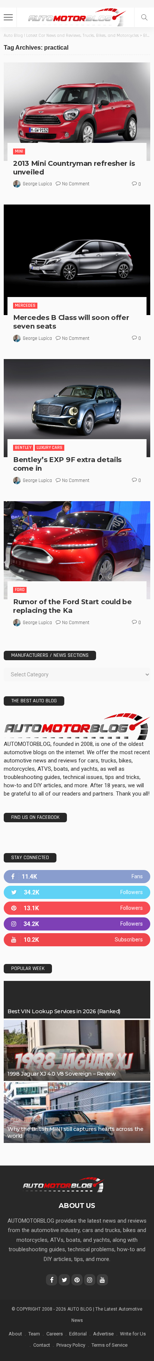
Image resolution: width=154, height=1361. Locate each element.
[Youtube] (77, 939)
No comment (75, 184)
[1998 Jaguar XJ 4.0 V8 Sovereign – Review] (77, 1050)
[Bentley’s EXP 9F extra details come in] (77, 408)
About (15, 1334)
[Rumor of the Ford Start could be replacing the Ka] (77, 550)
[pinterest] (77, 908)
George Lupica (37, 184)
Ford (20, 590)
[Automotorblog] (77, 16)
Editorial (78, 1334)
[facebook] (77, 876)
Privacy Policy (70, 1345)
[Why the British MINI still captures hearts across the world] (77, 1112)
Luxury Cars (49, 447)
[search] (144, 17)
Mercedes (25, 305)
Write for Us (133, 1334)
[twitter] (77, 892)
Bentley (23, 447)
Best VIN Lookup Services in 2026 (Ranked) (63, 1011)
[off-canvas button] (8, 17)
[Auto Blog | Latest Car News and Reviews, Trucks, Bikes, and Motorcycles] (63, 1184)
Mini (19, 151)
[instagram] (77, 924)
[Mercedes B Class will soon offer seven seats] (77, 260)
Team (34, 1334)
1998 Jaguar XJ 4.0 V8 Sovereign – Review (61, 1073)
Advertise (103, 1334)
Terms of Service (109, 1345)
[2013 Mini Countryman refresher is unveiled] (77, 111)
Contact (41, 1345)
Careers (54, 1334)
